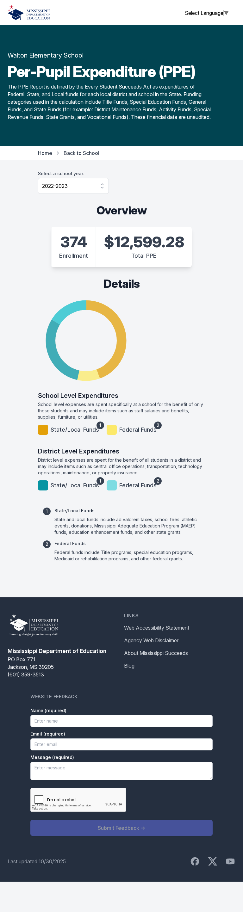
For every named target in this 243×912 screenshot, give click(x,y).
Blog (129, 665)
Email (47, 733)
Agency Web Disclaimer (151, 640)
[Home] (29, 12)
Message (52, 757)
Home (45, 153)
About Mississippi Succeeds (156, 653)
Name (48, 710)
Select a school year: (61, 173)
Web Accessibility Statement (156, 628)
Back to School (81, 153)
